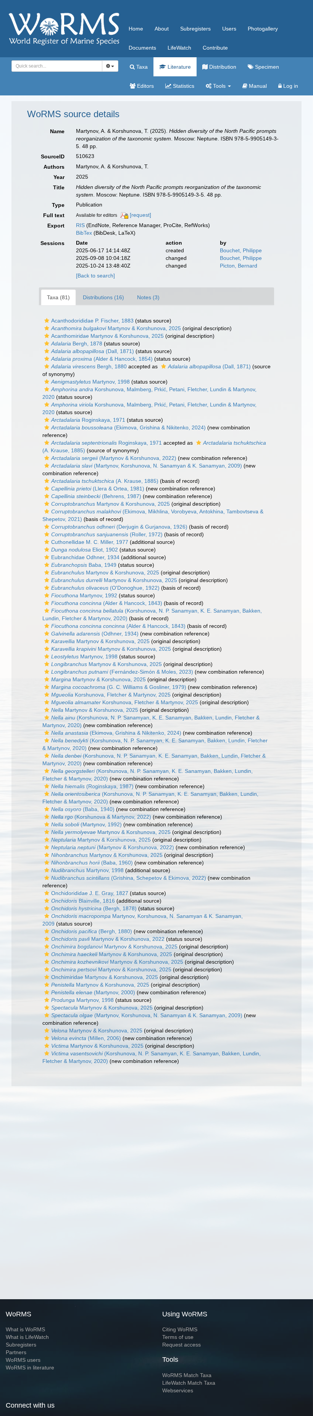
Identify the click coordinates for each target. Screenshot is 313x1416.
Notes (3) (148, 297)
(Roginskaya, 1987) (92, 786)
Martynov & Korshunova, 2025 (116, 328)
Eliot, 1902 (84, 550)
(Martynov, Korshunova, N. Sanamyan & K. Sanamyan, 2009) (146, 466)
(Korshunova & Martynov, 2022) (101, 817)
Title (59, 187)
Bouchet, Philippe (241, 250)
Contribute (215, 48)
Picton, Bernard (238, 266)
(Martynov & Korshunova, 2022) (113, 458)
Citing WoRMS (179, 1329)
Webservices (177, 1390)
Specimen (266, 67)
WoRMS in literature (30, 1367)
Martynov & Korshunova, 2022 (108, 939)
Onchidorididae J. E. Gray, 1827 (89, 893)
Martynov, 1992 (84, 595)
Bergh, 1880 (89, 366)
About (162, 29)
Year (59, 177)
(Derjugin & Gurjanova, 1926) (119, 527)
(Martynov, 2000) (93, 992)
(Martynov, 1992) (86, 824)
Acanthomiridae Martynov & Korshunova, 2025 (107, 336)
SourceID (53, 156)
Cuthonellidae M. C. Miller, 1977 (89, 542)
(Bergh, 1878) (94, 908)
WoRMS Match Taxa (186, 1375)
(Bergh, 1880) (91, 931)
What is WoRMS (25, 1329)
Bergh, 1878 (76, 343)
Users (229, 29)
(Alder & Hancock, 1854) (102, 359)
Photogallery (263, 29)
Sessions (52, 243)
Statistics (182, 86)
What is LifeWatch (27, 1337)
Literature (178, 67)
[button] (46, 320)
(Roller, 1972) (107, 534)
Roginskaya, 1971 (88, 420)
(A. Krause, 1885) (104, 481)
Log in (290, 86)
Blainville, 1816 (83, 901)
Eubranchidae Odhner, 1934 (85, 557)
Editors (145, 86)
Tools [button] (219, 86)
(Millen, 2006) (86, 1038)
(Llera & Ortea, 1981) (97, 488)
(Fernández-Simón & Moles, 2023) (122, 672)
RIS (80, 225)
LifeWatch (179, 48)
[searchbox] (55, 66)
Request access (181, 1345)
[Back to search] (95, 276)
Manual (257, 86)
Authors (54, 167)
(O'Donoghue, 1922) (105, 588)
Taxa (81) (58, 297)
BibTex (84, 233)
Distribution (222, 67)
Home (136, 29)
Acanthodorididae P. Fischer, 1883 (92, 321)
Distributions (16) (103, 297)
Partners (16, 1352)
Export (56, 226)
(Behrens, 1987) (96, 496)
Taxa (141, 67)
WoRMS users (23, 1360)
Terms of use (178, 1337)
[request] (140, 215)
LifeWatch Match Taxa (188, 1383)
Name (57, 131)
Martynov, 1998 (90, 382)
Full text (54, 215)
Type (58, 205)
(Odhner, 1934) (95, 634)
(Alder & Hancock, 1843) (106, 603)
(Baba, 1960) (92, 863)
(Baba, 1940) (83, 809)
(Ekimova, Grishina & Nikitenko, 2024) (128, 427)
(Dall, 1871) (92, 351)
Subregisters (195, 29)
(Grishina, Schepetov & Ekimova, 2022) (128, 878)
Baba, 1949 (83, 565)
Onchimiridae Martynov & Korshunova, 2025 (104, 977)
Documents (142, 48)
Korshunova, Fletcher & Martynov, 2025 (111, 695)
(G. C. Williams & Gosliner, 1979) (118, 687)
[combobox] (56, 66)
